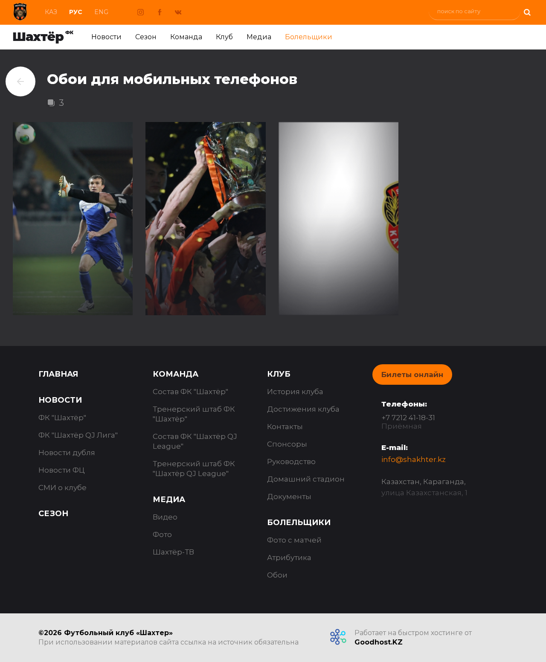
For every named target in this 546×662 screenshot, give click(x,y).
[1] (526, 11)
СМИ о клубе (62, 487)
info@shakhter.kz (413, 459)
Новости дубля (66, 452)
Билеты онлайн (412, 374)
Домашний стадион (306, 479)
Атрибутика (289, 557)
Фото (162, 534)
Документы (289, 496)
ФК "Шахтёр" (62, 417)
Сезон (146, 37)
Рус (75, 12)
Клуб (224, 37)
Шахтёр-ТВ (173, 552)
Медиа (259, 37)
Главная (58, 374)
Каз (51, 12)
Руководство (291, 461)
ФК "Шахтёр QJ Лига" (78, 435)
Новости (106, 37)
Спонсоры (287, 444)
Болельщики (308, 37)
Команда (186, 37)
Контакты (285, 426)
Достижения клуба (303, 409)
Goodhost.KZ (378, 642)
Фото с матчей (294, 540)
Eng (101, 12)
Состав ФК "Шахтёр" (190, 391)
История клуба (295, 391)
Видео (165, 517)
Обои (277, 575)
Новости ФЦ (61, 470)
